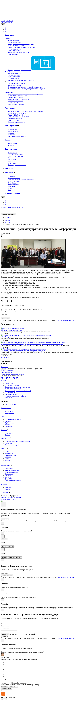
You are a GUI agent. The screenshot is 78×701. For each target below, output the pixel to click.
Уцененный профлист (15, 101)
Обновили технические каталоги (11, 330)
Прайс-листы (12, 129)
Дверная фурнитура (14, 51)
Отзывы (11, 145)
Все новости (5, 357)
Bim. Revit (11, 161)
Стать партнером (13, 184)
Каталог (7, 38)
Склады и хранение (14, 75)
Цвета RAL (12, 163)
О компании (12, 176)
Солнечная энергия (14, 85)
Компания (9, 172)
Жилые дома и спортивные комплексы (21, 80)
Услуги (3, 416)
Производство (5, 438)
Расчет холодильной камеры (14, 419)
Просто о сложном (14, 178)
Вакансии (11, 186)
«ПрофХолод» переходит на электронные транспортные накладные (23, 351)
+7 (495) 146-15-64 (7, 21)
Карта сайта (5, 492)
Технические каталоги (15, 154)
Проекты (9, 140)
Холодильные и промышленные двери (20, 44)
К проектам (4, 367)
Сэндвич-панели (13, 40)
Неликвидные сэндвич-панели (18, 95)
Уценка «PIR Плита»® (15, 97)
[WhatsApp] (6, 301)
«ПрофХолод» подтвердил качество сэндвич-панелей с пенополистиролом (25, 337)
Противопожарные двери (16, 45)
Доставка (11, 133)
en (5, 28)
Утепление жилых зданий (16, 83)
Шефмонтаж (12, 134)
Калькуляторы (13, 131)
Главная (7, 221)
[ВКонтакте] (2, 301)
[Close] (3, 504)
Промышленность (14, 77)
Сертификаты (12, 153)
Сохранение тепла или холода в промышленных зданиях (26, 89)
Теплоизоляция (13, 54)
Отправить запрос (7, 575)
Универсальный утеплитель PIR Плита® (21, 47)
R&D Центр (12, 183)
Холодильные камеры (15, 42)
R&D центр (8, 443)
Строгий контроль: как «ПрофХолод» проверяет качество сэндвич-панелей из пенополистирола (32, 344)
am (5, 29)
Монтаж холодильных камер (17, 136)
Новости (11, 188)
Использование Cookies (8, 499)
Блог (9, 190)
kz (5, 31)
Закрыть (4, 699)
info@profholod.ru (6, 22)
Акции (7, 451)
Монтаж (7, 424)
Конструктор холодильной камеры (19, 70)
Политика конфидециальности (11, 497)
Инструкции (12, 158)
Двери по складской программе (18, 99)
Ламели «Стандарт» (14, 102)
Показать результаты (8, 546)
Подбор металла (10, 423)
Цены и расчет (6, 408)
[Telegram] (11, 301)
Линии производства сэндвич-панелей (21, 179)
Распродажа (9, 92)
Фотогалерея (12, 143)
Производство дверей (15, 181)
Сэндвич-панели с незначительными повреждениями (25, 94)
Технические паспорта (15, 156)
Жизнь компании (10, 455)
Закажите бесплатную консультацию (13, 374)
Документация (11, 149)
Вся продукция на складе (16, 104)
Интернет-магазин (12, 194)
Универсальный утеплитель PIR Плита (18, 391)
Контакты (9, 168)
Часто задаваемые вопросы (17, 165)
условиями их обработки (66, 320)
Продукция (9, 35)
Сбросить (4, 538)
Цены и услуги (11, 126)
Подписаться (5, 318)
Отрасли (7, 71)
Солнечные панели (14, 49)
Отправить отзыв (6, 688)
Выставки (8, 457)
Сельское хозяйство (14, 73)
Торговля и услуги (14, 78)
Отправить (5, 636)
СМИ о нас (8, 458)
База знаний (12, 159)
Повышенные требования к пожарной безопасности (25, 87)
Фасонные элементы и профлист (19, 52)
